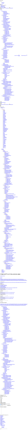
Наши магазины (2, 418)
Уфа (3, 144)
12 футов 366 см (12, 282)
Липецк (4, 127)
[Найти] (0, 429)
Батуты (8, 279)
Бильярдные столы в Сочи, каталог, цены (10, 305)
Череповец (4, 146)
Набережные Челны (5, 128)
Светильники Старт (8, 178)
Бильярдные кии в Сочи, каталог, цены (21, 305)
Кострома (4, 124)
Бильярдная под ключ (7, 243)
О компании (1, 416)
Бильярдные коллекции (10, 280)
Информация (2, 419)
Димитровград (5, 119)
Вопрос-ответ (2, 423)
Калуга (4, 123)
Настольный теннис (7, 189)
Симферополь (5, 137)
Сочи (4, 138)
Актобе (4, 112)
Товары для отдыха (24, 280)
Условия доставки (2, 421)
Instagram (3, 427)
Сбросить (4, 402)
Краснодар (4, 125)
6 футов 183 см (24, 282)
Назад (4, 109)
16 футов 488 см (16, 282)
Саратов (4, 136)
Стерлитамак (4, 139)
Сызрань (4, 140)
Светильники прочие (8, 174)
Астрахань (4, 113)
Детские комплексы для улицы (10, 254)
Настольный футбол (7, 209)
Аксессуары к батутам (3, 282)
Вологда (4, 117)
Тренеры (1, 417)
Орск (3, 132)
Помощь (1, 420)
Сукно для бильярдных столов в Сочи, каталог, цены (15, 304)
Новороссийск (5, 130)
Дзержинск (4, 118)
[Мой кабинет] (0, 105)
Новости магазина (3, 404)
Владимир (4, 115)
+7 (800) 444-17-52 (2, 424)
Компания (1, 415)
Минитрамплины (20, 282)
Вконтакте (3, 2)
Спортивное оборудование (20, 279)
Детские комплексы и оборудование (17, 280)
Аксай (4, 111)
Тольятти (4, 141)
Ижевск (4, 121)
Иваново (4, 120)
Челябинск (4, 145)
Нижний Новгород (5, 129)
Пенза (4, 133)
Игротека (15, 279)
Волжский (4, 116)
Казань (4, 122)
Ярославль (4, 147)
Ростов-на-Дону (5, 134)
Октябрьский (4, 131)
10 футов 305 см (8, 282)
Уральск (4, 143)
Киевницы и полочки (7, 186)
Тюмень (4, 142)
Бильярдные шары (7, 165)
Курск (4, 126)
